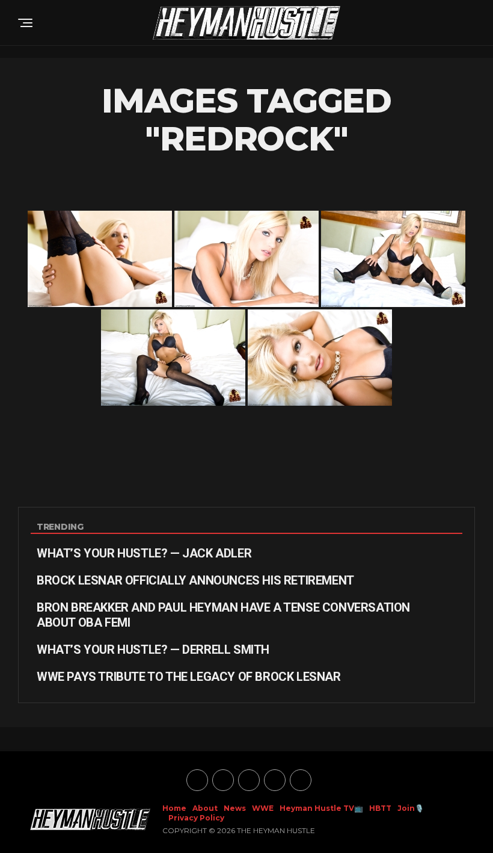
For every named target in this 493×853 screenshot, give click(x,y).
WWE (263, 808)
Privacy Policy (196, 817)
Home (174, 808)
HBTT (380, 808)
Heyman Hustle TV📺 (321, 808)
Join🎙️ (410, 808)
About (205, 808)
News (235, 808)
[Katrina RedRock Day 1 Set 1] (100, 259)
